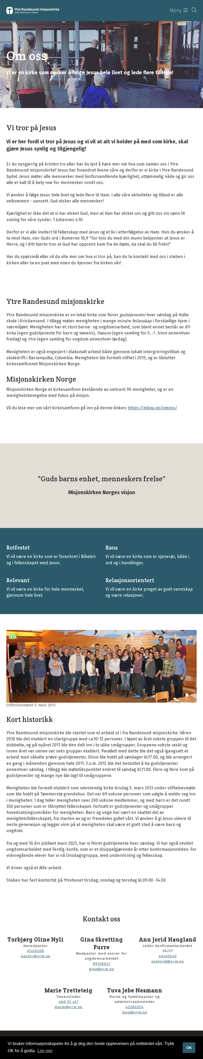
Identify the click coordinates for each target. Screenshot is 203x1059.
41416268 (35, 951)
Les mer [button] (45, 1050)
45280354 (135, 1007)
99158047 (101, 963)
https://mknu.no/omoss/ (152, 407)
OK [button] (189, 1048)
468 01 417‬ (69, 1001)
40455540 (168, 956)
